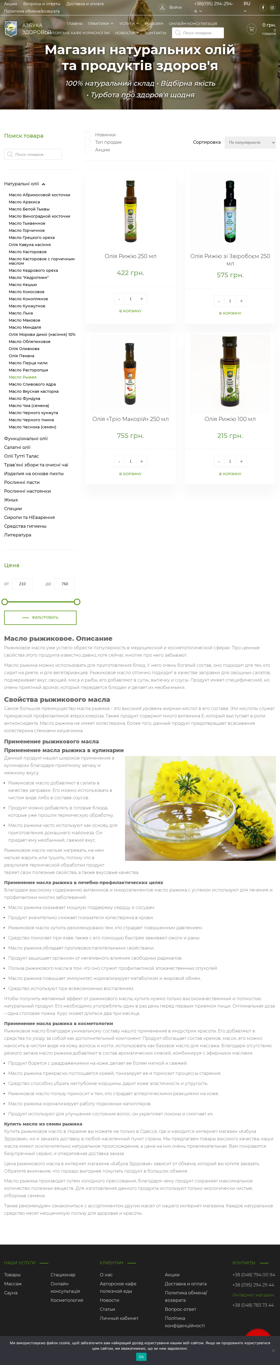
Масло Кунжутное (27, 306)
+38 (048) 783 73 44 (253, 1305)
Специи (13, 508)
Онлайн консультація (193, 23)
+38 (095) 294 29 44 (253, 1285)
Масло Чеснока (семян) (32, 427)
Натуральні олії (21, 183)
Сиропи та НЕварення (29, 517)
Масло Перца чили (28, 362)
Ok (141, 1357)
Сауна (11, 1292)
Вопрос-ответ (180, 1309)
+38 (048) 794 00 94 (253, 1274)
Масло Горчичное (27, 230)
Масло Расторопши (28, 370)
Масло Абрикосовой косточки (39, 194)
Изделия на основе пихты (34, 473)
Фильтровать (45, 618)
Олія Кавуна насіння (30, 244)
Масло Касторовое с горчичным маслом (42, 261)
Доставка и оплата (85, 3)
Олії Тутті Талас (21, 456)
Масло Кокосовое (27, 291)
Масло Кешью (23, 284)
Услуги (127, 23)
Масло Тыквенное (27, 223)
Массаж (13, 1283)
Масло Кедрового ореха (33, 270)
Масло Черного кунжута (33, 412)
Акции (10, 3)
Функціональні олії (26, 438)
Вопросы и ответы (41, 3)
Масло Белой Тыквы (29, 209)
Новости (125, 33)
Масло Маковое (24, 320)
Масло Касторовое (28, 251)
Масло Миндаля (25, 327)
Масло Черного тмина (31, 419)
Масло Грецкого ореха (32, 237)
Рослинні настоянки (27, 491)
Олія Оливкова (24, 348)
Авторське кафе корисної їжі (78, 33)
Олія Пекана (21, 355)
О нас (106, 1274)
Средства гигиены (25, 526)
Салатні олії (17, 447)
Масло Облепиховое (30, 341)
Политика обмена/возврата (32, 11)
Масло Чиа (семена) (29, 405)
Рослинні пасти (22, 482)
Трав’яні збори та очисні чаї (36, 464)
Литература (17, 535)
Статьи (107, 1309)
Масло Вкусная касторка (34, 391)
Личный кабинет (119, 1318)
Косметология (67, 1300)
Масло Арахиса (24, 202)
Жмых (11, 500)
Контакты (156, 33)
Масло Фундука (24, 398)
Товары (12, 1274)
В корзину (130, 311)
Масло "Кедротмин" (29, 277)
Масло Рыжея (23, 377)
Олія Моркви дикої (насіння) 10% (42, 334)
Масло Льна (21, 313)
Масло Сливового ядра (32, 384)
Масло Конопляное (28, 298)
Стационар (63, 1274)
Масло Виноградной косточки (39, 216)
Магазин (154, 23)
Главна (75, 23)
